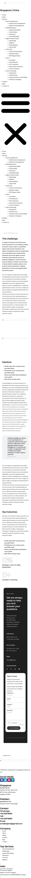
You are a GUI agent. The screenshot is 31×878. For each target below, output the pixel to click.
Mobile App (12, 40)
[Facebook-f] (7, 669)
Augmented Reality (14, 30)
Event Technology (11, 71)
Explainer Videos (14, 53)
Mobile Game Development (17, 23)
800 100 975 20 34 (11, 637)
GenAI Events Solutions (16, 66)
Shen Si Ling (14, 233)
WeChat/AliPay (13, 45)
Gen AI (8, 58)
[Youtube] (19, 669)
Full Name (10, 693)
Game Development (12, 21)
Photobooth (12, 73)
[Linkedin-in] (15, 669)
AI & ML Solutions (14, 68)
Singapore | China (9, 10)
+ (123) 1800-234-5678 (12, 639)
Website (11, 43)
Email (9, 699)
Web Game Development (16, 25)
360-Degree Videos (14, 56)
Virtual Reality (13, 32)
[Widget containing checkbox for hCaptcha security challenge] (15, 723)
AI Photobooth (13, 62)
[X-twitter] (11, 669)
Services (4, 19)
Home (4, 15)
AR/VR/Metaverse (11, 28)
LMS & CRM (12, 47)
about (4, 17)
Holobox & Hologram (15, 79)
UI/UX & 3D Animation (15, 51)
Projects (4, 81)
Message (9, 710)
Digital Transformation (12, 38)
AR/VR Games (13, 75)
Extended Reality (14, 36)
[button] (15, 118)
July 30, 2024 (6, 233)
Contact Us (5, 86)
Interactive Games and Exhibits (18, 77)
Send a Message (14, 728)
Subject (9, 704)
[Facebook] (2, 780)
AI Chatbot (12, 60)
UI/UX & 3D (9, 49)
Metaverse (12, 34)
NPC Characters (13, 64)
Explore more (6, 755)
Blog (3, 84)
